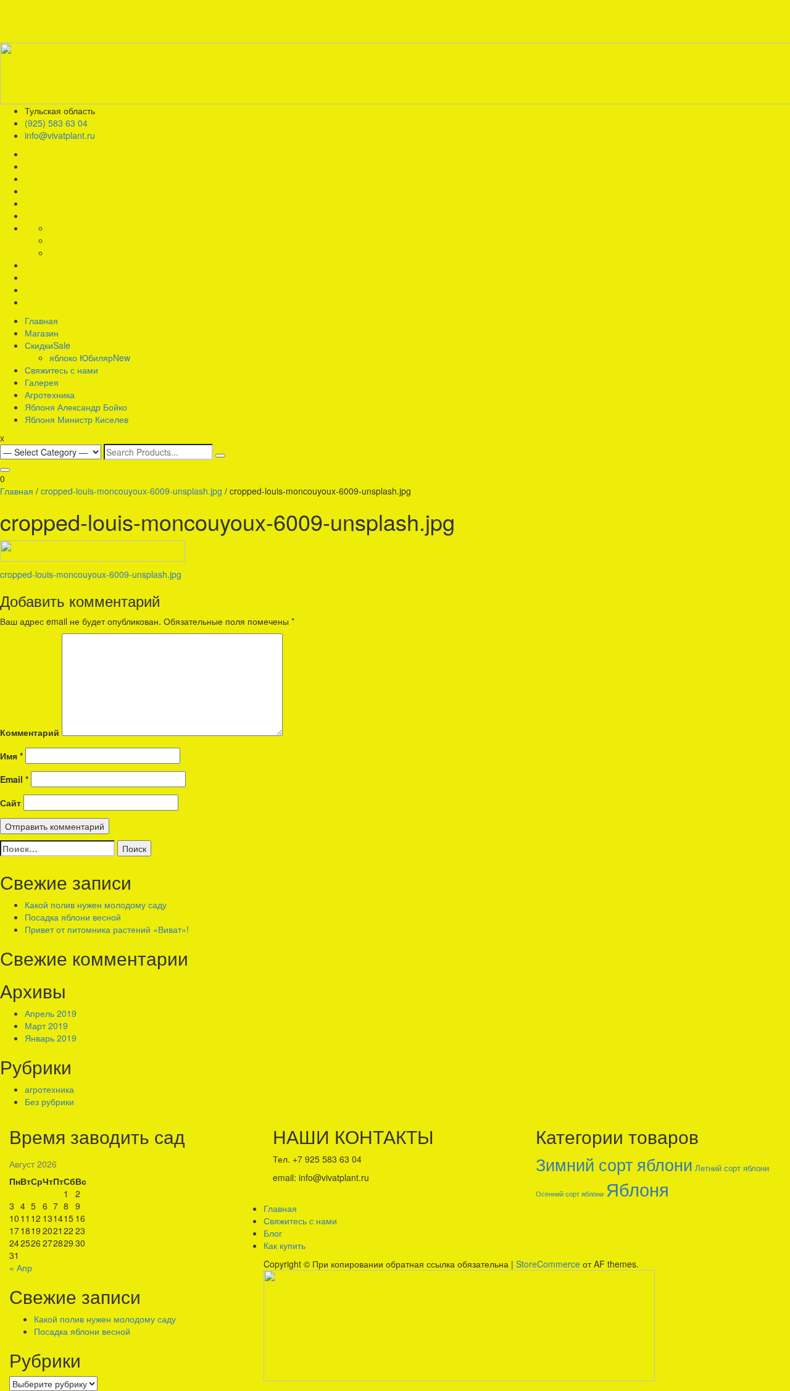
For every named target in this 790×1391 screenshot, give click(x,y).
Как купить (285, 1245)
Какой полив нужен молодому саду (96, 904)
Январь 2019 (51, 1038)
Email (14, 779)
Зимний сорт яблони (614, 1164)
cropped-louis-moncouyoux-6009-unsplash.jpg (131, 491)
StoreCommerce (548, 1264)
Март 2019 (46, 1025)
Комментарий (29, 732)
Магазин (42, 333)
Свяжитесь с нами (61, 370)
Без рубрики (49, 1101)
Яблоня (637, 1188)
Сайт (10, 802)
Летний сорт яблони (732, 1168)
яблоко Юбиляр (89, 357)
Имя (11, 756)
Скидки (47, 345)
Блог (273, 1233)
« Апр (20, 1267)
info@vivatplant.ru (60, 135)
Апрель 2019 (51, 1013)
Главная (41, 320)
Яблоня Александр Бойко (76, 407)
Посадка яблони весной (73, 917)
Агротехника (50, 394)
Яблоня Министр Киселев (76, 419)
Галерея (42, 382)
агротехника (49, 1089)
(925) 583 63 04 (56, 123)
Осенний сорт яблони (570, 1193)
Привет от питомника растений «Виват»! (107, 929)
